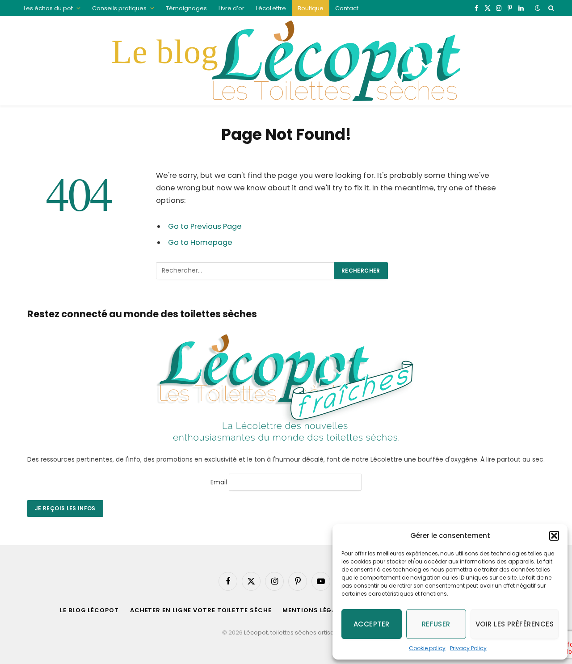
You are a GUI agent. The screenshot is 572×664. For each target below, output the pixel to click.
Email (218, 481)
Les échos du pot (48, 8)
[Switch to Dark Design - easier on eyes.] (538, 8)
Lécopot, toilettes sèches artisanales (297, 632)
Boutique (311, 8)
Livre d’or (231, 8)
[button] (554, 535)
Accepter (371, 624)
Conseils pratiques (119, 8)
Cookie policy (427, 648)
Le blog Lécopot (89, 610)
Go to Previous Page (205, 226)
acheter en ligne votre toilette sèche (201, 610)
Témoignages (186, 8)
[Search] (550, 8)
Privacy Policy (468, 648)
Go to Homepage (200, 242)
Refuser (436, 624)
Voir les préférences (514, 624)
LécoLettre (271, 8)
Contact (346, 8)
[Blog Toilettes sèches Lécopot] (285, 60)
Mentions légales (314, 610)
